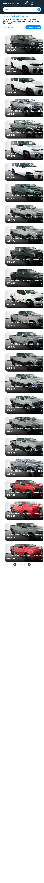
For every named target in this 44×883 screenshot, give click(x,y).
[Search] (38, 9)
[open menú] (38, 3)
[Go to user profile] (32, 3)
